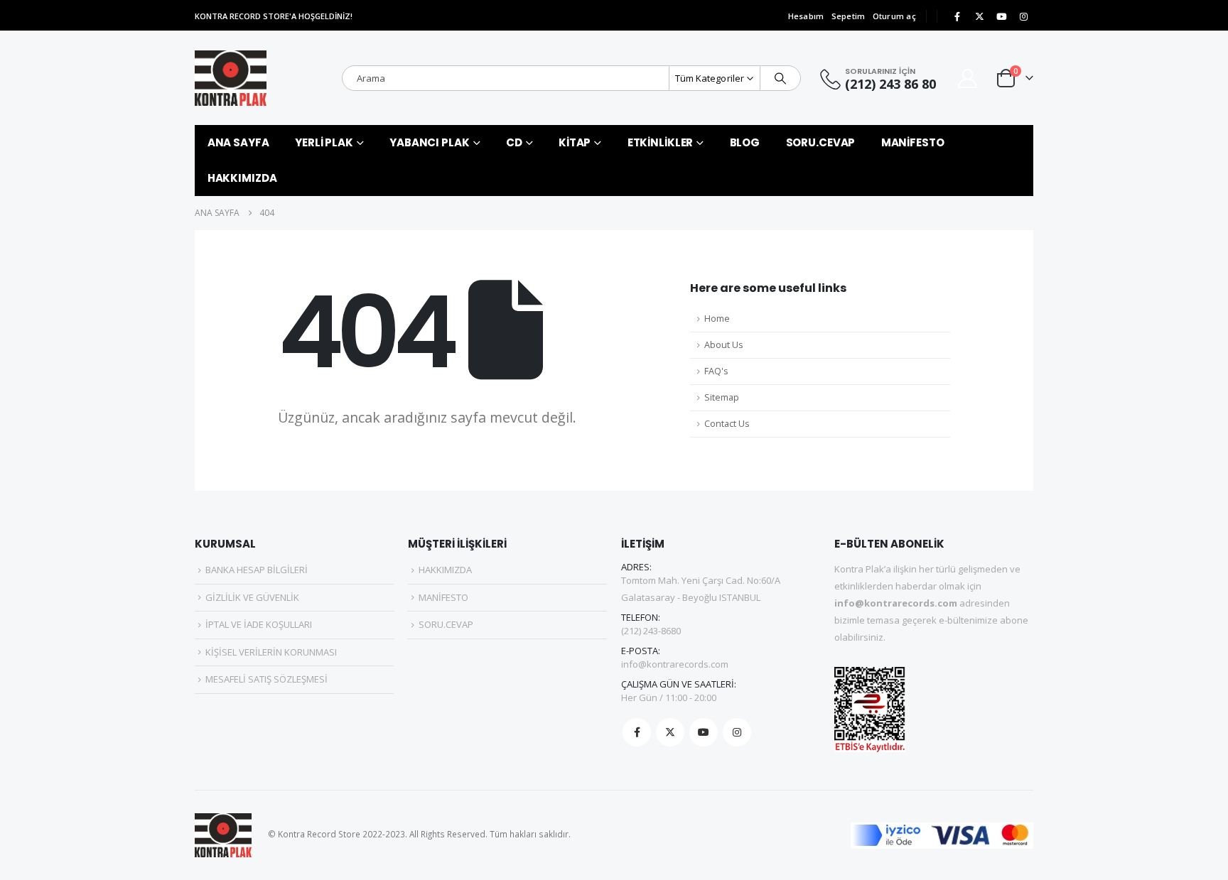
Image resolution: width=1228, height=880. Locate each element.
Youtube (703, 732)
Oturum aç (894, 16)
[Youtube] (1001, 16)
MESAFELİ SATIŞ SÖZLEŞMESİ (266, 679)
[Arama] (780, 78)
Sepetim (848, 16)
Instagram (737, 732)
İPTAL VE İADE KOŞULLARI (258, 624)
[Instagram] (1023, 16)
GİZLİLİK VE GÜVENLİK (252, 597)
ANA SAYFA (238, 142)
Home (717, 319)
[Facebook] (957, 16)
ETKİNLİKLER (661, 142)
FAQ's (716, 371)
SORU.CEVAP (821, 142)
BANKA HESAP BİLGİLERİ (256, 569)
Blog (745, 142)
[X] (979, 16)
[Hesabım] (968, 78)
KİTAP (575, 142)
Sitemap (721, 397)
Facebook (637, 732)
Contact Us (727, 424)
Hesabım (806, 16)
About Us (723, 345)
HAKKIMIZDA (242, 177)
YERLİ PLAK (324, 142)
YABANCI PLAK (429, 142)
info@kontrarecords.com (674, 664)
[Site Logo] (230, 78)
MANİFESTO (912, 142)
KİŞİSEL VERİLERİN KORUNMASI (271, 652)
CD (514, 142)
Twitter (670, 732)
